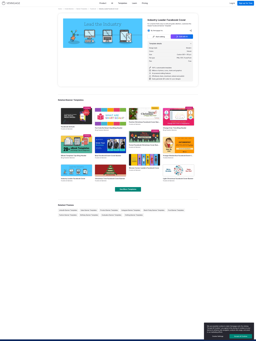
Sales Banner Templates (89, 210)
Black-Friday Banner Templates (154, 210)
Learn (134, 3)
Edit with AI (183, 37)
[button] (159, 36)
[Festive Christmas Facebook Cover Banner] (144, 114)
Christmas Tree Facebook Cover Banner (110, 178)
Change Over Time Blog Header (174, 128)
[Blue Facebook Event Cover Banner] (110, 145)
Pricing (145, 3)
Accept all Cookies (240, 336)
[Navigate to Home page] (11, 3)
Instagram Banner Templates (131, 210)
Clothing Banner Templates (134, 215)
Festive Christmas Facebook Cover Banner (144, 122)
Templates (122, 3)
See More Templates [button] (128, 189)
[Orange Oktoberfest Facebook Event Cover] (178, 145)
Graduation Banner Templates (111, 215)
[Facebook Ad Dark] (76, 116)
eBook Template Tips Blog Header (73, 155)
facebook (93, 9)
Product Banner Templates (109, 210)
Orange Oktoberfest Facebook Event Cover (178, 155)
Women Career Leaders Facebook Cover (144, 168)
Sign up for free (245, 3)
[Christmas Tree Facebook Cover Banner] (110, 170)
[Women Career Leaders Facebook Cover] (144, 160)
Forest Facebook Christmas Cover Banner (144, 145)
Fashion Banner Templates (68, 215)
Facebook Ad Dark (68, 127)
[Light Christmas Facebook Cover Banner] (178, 170)
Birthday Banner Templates (89, 215)
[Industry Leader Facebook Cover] (76, 170)
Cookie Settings (217, 336)
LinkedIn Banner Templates (68, 210)
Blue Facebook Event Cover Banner (108, 155)
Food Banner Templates (176, 210)
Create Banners (69, 9)
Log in (232, 3)
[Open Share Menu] (191, 30)
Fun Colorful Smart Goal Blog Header (108, 128)
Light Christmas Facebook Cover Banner (178, 178)
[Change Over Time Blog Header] (178, 116)
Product (103, 3)
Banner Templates (81, 9)
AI (112, 3)
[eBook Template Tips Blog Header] (76, 144)
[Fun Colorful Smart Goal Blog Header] (110, 116)
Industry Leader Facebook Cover (73, 178)
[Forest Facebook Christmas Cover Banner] (144, 137)
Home (60, 9)
